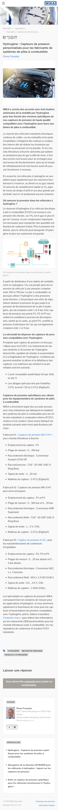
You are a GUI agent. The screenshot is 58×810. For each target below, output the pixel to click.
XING (11, 37)
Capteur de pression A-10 (31, 540)
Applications (20, 28)
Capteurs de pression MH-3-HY (34, 435)
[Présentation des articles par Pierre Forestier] (14, 727)
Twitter (8, 37)
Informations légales (47, 805)
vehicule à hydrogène (16, 655)
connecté (29, 681)
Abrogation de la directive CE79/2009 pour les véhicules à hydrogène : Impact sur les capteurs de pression (29, 768)
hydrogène (13, 651)
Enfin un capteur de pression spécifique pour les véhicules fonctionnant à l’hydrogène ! (29, 783)
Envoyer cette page (19, 37)
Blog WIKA (7, 28)
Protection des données (45, 801)
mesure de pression (32, 651)
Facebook (4, 37)
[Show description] (9, 727)
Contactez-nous (11, 618)
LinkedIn (15, 37)
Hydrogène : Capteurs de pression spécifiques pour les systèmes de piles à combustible (29, 753)
